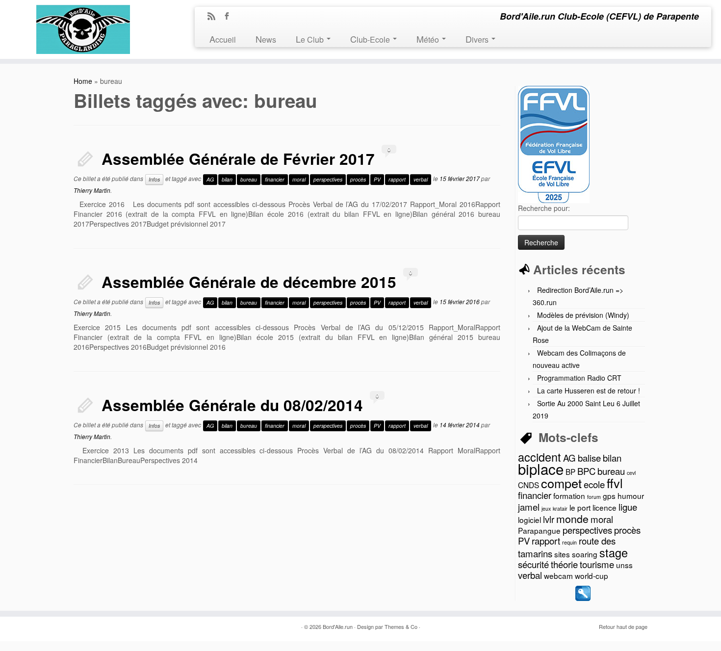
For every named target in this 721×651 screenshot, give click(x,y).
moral (299, 179)
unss (624, 564)
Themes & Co (401, 626)
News (266, 38)
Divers (477, 38)
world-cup (591, 575)
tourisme (597, 564)
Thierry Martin (92, 190)
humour (631, 495)
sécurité (533, 564)
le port (580, 507)
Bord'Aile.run (338, 626)
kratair (560, 508)
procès (358, 179)
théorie (564, 564)
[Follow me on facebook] (229, 16)
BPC (586, 471)
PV (377, 179)
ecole (594, 484)
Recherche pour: (544, 208)
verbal (420, 179)
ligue (627, 506)
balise (589, 457)
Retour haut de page (623, 626)
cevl (631, 472)
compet (561, 483)
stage (613, 552)
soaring (584, 553)
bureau (248, 179)
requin (569, 542)
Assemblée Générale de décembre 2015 (249, 282)
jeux (546, 508)
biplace (541, 468)
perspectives (327, 179)
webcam (558, 575)
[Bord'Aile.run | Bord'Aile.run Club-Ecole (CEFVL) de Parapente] (83, 27)
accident (539, 456)
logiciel (529, 519)
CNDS (528, 484)
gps (609, 495)
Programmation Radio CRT (579, 378)
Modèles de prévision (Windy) (583, 315)
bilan (227, 179)
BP (570, 471)
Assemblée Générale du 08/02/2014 (232, 405)
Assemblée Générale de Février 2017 (238, 159)
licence (604, 507)
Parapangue (539, 530)
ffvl (615, 483)
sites (562, 553)
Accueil (222, 38)
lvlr (548, 519)
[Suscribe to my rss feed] (214, 16)
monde (572, 518)
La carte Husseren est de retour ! (588, 390)
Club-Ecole (371, 38)
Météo (428, 38)
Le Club (311, 38)
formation (569, 495)
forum (594, 496)
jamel (529, 506)
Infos (154, 179)
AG (210, 179)
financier (274, 179)
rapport (397, 179)
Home (83, 81)
